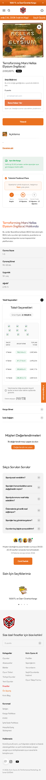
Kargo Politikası (9, 713)
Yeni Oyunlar (8, 681)
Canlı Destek (23, 561)
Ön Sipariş (7, 691)
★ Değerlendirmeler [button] (44, 392)
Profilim (29, 658)
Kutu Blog (6, 695)
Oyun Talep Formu (33, 680)
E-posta (8, 90)
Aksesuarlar (7, 663)
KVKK (5, 718)
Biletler (5, 667)
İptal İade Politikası (10, 722)
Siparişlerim (30, 663)
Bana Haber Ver (15, 103)
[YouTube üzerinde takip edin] (17, 761)
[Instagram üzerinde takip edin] (11, 761)
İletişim (5, 709)
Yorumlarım (30, 667)
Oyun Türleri (8, 672)
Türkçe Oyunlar (9, 677)
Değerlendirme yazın (23, 447)
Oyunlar (6, 658)
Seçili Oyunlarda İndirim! (32, 674)
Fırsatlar (6, 686)
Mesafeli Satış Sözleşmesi (8, 729)
